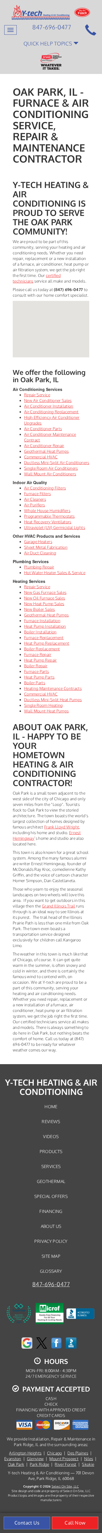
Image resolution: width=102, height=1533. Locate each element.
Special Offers (51, 1196)
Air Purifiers (34, 504)
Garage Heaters (38, 541)
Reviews (51, 1121)
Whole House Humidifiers (47, 510)
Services (51, 1166)
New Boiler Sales (39, 609)
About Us (51, 1226)
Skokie (88, 1464)
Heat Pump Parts (39, 677)
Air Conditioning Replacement (51, 411)
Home (50, 1106)
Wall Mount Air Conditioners (50, 473)
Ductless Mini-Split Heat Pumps (53, 699)
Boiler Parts (34, 682)
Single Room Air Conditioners (51, 468)
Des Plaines (77, 1453)
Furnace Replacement (44, 637)
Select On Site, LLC (65, 1486)
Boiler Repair (36, 665)
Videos (51, 1136)
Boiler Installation (40, 631)
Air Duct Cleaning (40, 552)
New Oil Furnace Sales (44, 598)
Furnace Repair (37, 654)
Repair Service (37, 394)
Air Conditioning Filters (45, 488)
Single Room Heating (43, 705)
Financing (50, 1211)
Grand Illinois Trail (58, 906)
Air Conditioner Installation (48, 406)
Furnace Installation (42, 620)
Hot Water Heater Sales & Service (54, 572)
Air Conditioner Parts (43, 428)
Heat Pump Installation (45, 626)
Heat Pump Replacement (46, 643)
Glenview (35, 1458)
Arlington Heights (25, 1453)
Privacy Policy (50, 1241)
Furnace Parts (36, 671)
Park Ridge (39, 1464)
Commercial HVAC (41, 456)
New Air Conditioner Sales (48, 400)
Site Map (51, 1256)
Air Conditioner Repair (44, 445)
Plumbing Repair (39, 567)
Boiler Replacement (42, 648)
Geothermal (51, 1181)
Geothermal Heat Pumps (46, 451)
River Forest (65, 1464)
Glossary (51, 1271)
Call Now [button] (75, 1523)
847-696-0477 (51, 1284)
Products (51, 1151)
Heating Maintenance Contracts (53, 688)
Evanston (12, 1458)
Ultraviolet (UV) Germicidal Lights (54, 527)
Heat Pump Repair (40, 660)
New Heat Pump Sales (44, 603)
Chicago (54, 1453)
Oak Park (16, 1464)
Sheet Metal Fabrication (45, 547)
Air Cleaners (35, 499)
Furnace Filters (37, 493)
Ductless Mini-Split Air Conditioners (56, 462)
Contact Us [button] (26, 1523)
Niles (88, 1458)
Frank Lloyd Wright (61, 827)
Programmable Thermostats (49, 516)
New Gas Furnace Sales (45, 592)
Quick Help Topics (48, 43)
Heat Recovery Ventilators (47, 521)
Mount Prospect (63, 1458)
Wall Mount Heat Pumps (46, 710)
